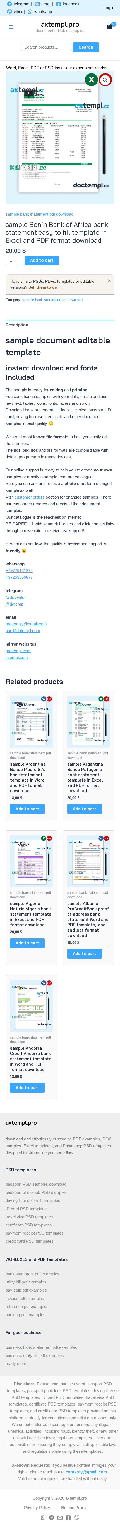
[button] (105, 80)
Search (86, 47)
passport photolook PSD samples (36, 1192)
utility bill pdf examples (26, 1282)
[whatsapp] (43, 1517)
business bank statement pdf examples (41, 1347)
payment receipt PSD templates (35, 1233)
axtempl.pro (60, 24)
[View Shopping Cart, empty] (109, 27)
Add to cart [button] (27, 808)
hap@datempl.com (23, 630)
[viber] (76, 1517)
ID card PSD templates (27, 1209)
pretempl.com (18, 651)
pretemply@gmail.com (26, 624)
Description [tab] (17, 325)
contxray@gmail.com (86, 1472)
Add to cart (42, 260)
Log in (109, 7)
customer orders (30, 497)
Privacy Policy (37, 1508)
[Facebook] (68, 1517)
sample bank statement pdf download (39, 214)
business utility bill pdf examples (35, 1355)
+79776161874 (19, 570)
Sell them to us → (45, 287)
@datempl (15, 604)
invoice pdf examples (25, 1298)
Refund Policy (74, 1508)
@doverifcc (16, 597)
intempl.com (17, 657)
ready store (16, 1363)
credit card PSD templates (30, 1241)
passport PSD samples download (36, 1184)
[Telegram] (51, 1517)
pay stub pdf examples (26, 1290)
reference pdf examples (27, 1306)
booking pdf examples (25, 1315)
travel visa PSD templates (29, 1217)
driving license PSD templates (33, 1200)
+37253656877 (19, 577)
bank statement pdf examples (32, 1274)
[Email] (60, 1517)
